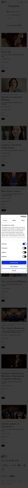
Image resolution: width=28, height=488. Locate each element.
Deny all (14, 270)
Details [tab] (14, 220)
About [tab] (22, 220)
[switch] (24, 248)
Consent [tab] (5, 220)
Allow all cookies (14, 262)
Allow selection (14, 266)
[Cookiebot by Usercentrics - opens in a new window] (20, 216)
